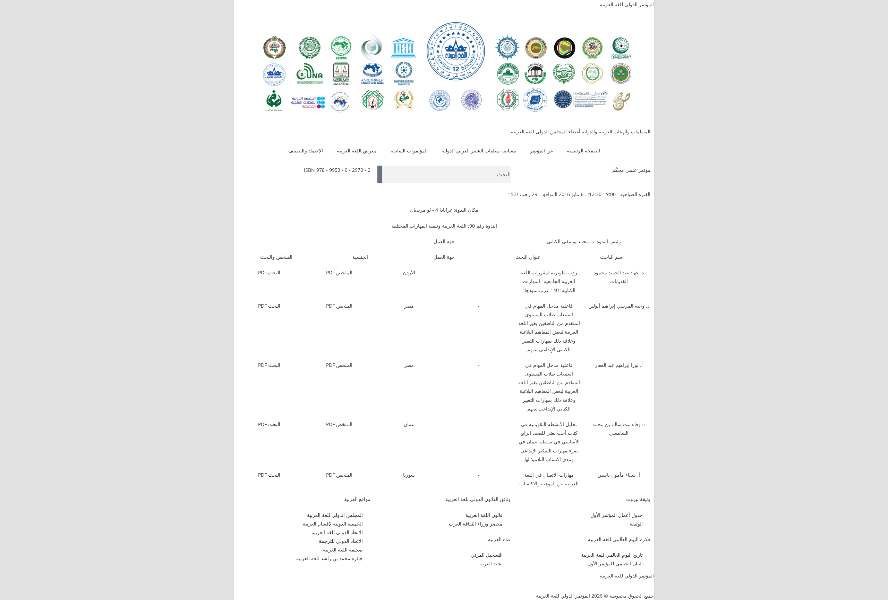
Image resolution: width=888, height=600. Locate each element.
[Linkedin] (309, 580)
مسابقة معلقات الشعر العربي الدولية (479, 150)
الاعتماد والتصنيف (305, 150)
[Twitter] (346, 580)
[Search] (379, 174)
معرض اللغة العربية (357, 150)
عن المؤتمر (541, 150)
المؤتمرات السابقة (409, 150)
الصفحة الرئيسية (583, 150)
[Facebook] (365, 580)
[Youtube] (327, 580)
